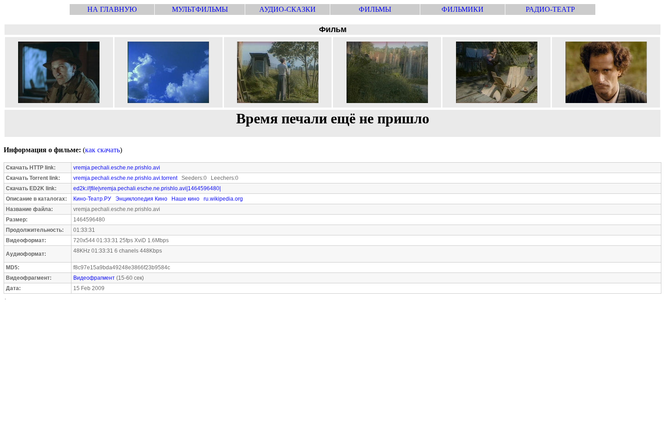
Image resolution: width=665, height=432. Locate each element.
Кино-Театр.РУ (92, 199)
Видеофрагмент (94, 278)
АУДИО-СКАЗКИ (287, 9)
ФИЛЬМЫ (375, 9)
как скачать (102, 150)
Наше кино (185, 199)
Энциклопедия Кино (141, 199)
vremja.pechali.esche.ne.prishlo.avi (116, 167)
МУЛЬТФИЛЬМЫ (200, 9)
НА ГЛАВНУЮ (112, 9)
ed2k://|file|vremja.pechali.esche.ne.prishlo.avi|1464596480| (147, 188)
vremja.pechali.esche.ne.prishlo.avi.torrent (125, 178)
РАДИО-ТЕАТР (550, 9)
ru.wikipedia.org (223, 199)
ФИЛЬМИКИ (463, 9)
